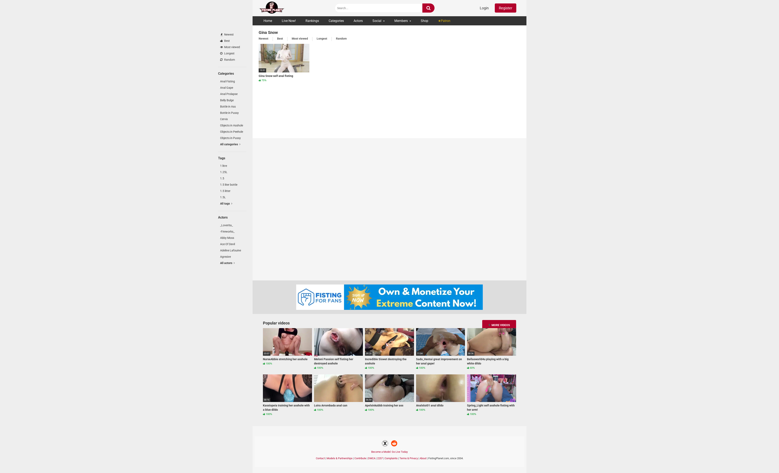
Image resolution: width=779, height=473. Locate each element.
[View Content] (272, 8)
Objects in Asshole (231, 125)
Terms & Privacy (408, 458)
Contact (320, 458)
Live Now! (289, 21)
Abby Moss (227, 237)
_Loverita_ (226, 225)
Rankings (312, 21)
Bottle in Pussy (229, 112)
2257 (380, 458)
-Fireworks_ (227, 231)
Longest (229, 53)
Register (505, 8)
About (423, 458)
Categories (336, 21)
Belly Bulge (227, 100)
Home (268, 21)
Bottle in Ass (228, 106)
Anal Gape (226, 87)
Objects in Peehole (231, 131)
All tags (225, 203)
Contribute (360, 458)
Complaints (391, 458)
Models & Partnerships (340, 458)
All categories (229, 144)
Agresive (225, 256)
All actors (226, 263)
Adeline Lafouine (230, 250)
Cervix (224, 119)
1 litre (223, 165)
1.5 (222, 178)
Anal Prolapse (229, 94)
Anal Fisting (227, 81)
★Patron (444, 21)
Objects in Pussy (230, 138)
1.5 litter (225, 191)
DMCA (371, 458)
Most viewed (232, 47)
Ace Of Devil (227, 244)
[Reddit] (394, 444)
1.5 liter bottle (228, 184)
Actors (358, 21)
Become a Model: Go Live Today (389, 451)
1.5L (223, 197)
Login (484, 8)
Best (227, 40)
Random (229, 59)
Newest (229, 34)
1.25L (223, 172)
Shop (424, 21)
